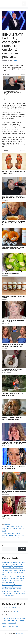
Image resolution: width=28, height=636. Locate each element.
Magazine (7, 524)
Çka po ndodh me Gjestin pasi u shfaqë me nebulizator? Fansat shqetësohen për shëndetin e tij (12, 586)
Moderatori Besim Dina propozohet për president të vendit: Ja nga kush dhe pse (13, 572)
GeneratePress (19, 633)
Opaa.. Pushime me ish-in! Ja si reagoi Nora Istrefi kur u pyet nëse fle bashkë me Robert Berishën (13, 593)
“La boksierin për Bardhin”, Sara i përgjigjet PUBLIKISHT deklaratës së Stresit (13, 529)
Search (4, 546)
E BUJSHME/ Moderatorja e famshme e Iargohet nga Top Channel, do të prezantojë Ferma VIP (13, 536)
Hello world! (16, 608)
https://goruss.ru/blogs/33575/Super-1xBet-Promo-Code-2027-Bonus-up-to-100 (13, 621)
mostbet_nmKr (6, 608)
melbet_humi (6, 626)
